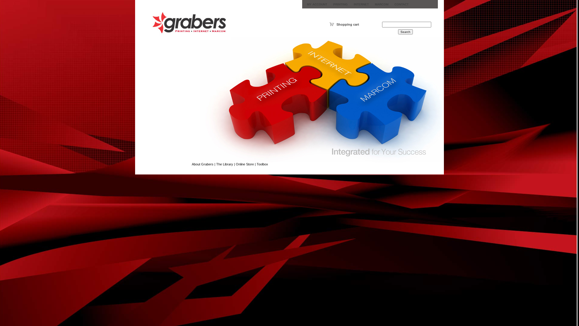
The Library (224, 164)
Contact (401, 4)
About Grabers (203, 164)
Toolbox (262, 164)
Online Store (245, 164)
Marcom (381, 4)
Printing (340, 4)
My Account (317, 4)
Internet (361, 4)
